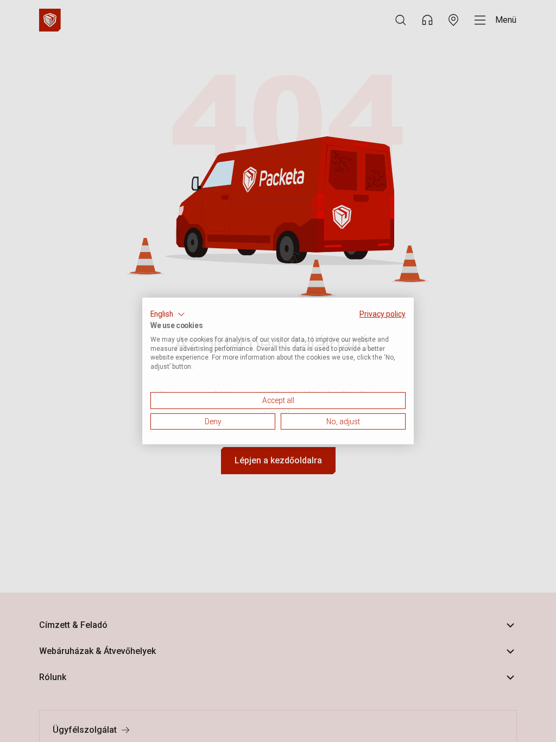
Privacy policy (382, 314)
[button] (167, 314)
